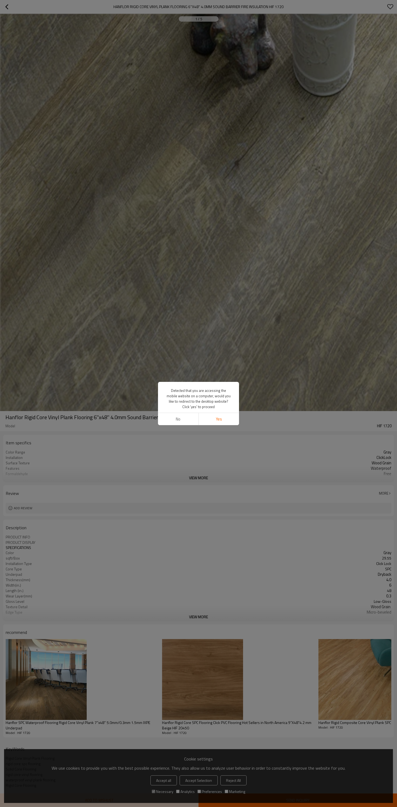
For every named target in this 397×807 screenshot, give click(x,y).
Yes (219, 419)
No (178, 419)
